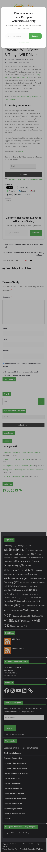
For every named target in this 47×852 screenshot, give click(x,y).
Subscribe (35, 36)
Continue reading (23, 43)
